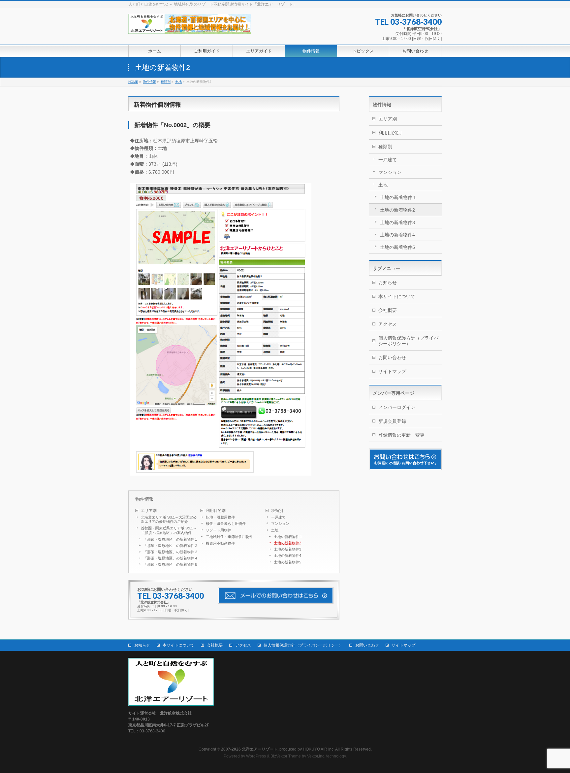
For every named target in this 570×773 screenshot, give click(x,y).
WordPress (256, 756)
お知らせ (387, 282)
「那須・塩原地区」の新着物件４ (170, 558)
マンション (280, 523)
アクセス (387, 324)
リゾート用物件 (218, 530)
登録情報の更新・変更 (401, 435)
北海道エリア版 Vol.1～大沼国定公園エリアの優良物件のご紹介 (169, 519)
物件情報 (144, 499)
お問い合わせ (392, 357)
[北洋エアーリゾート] (189, 26)
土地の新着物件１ (288, 537)
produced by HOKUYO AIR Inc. (277, 749)
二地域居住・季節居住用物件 (229, 537)
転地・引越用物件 (220, 517)
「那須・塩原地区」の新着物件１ (170, 539)
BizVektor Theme (285, 756)
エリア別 (149, 510)
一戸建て (278, 517)
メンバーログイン (396, 407)
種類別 (277, 510)
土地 (274, 530)
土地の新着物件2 (287, 543)
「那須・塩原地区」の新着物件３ (170, 552)
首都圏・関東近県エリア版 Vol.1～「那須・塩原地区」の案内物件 (169, 530)
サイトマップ (392, 371)
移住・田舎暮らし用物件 (226, 523)
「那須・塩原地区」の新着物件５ (170, 564)
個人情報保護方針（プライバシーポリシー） (408, 340)
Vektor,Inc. (316, 756)
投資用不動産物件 (220, 543)
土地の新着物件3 (287, 549)
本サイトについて (396, 296)
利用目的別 (216, 510)
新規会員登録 (392, 421)
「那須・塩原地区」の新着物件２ (170, 546)
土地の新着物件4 (287, 555)
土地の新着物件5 (287, 562)
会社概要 (387, 310)
